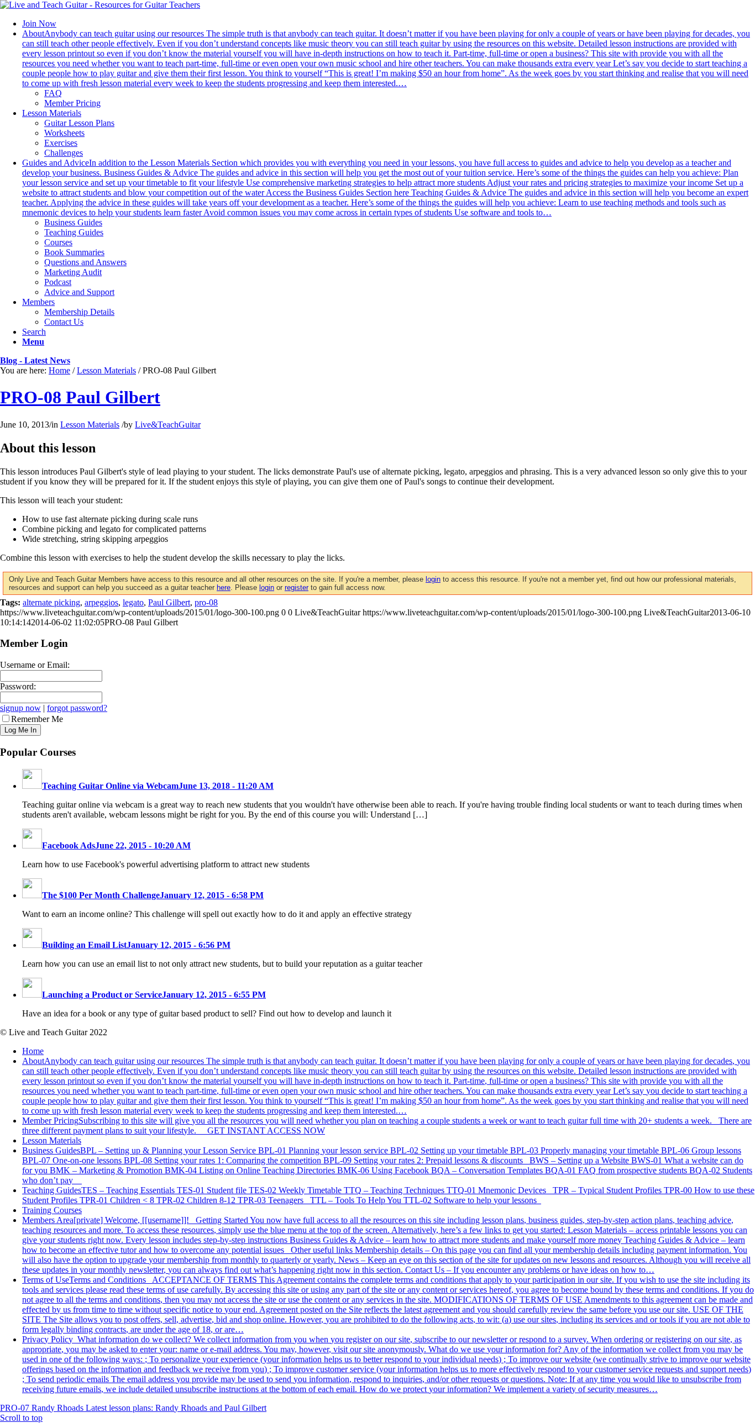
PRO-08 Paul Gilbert (80, 397)
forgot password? (77, 708)
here (223, 587)
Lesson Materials (106, 370)
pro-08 (206, 602)
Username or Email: (35, 665)
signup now (20, 708)
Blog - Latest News (35, 360)
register (296, 587)
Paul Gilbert (169, 602)
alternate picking (51, 602)
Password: (18, 686)
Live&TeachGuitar (168, 424)
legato (133, 602)
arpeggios (101, 602)
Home (59, 370)
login (433, 579)
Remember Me (37, 719)
